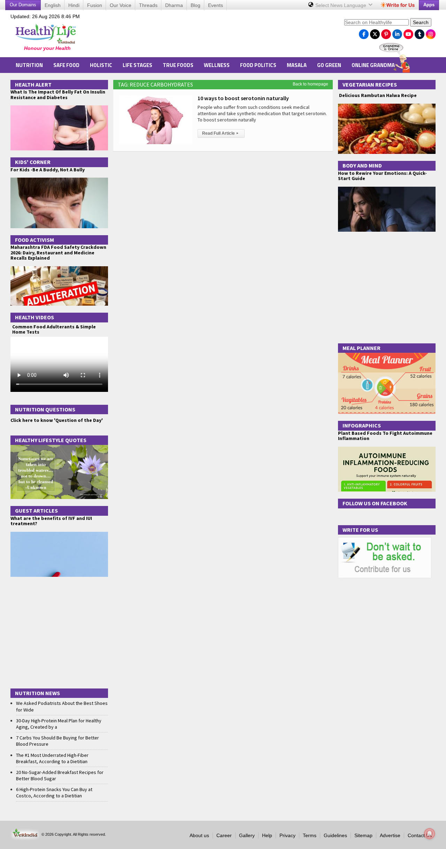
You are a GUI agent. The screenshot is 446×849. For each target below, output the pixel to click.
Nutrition (29, 65)
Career (224, 835)
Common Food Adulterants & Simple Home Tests (54, 329)
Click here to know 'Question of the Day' (56, 420)
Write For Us (360, 529)
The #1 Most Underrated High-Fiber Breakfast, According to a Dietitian (52, 758)
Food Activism (34, 239)
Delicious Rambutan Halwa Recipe (377, 95)
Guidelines (335, 835)
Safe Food (66, 65)
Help (267, 835)
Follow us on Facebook (375, 503)
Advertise (390, 835)
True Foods (178, 65)
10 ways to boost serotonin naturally (243, 98)
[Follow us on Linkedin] (397, 32)
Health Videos (34, 317)
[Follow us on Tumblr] (419, 32)
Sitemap (363, 835)
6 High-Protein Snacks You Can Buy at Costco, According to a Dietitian (54, 792)
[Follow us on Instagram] (431, 32)
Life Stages (137, 65)
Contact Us (420, 835)
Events (215, 5)
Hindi (73, 5)
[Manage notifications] (429, 833)
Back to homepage (310, 84)
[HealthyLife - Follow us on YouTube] (408, 32)
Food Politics (258, 65)
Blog (195, 5)
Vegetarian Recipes (370, 84)
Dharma (174, 5)
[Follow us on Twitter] (375, 32)
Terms (309, 835)
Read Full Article (220, 133)
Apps (429, 4)
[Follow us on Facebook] (364, 32)
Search (421, 22)
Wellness (217, 65)
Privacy (287, 835)
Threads (148, 5)
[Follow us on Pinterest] (386, 32)
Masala (297, 65)
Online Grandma (373, 65)
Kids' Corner (33, 161)
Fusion (94, 5)
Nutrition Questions (45, 409)
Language (341, 5)
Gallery (247, 835)
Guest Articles (36, 510)
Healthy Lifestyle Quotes (50, 440)
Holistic (101, 65)
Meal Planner (361, 347)
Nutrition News (37, 693)
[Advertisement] (213, 35)
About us (199, 835)
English (53, 5)
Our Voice (120, 5)
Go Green (329, 65)
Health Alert (33, 84)
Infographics (362, 425)
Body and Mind (362, 165)
